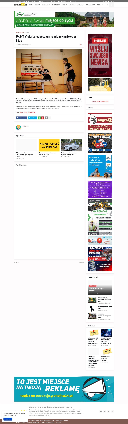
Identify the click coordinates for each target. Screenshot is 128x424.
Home (15, 1)
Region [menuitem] (37, 4)
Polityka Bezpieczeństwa (47, 422)
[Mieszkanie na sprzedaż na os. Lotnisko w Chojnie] (49, 145)
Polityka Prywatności (33, 422)
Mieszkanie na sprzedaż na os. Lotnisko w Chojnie (47, 154)
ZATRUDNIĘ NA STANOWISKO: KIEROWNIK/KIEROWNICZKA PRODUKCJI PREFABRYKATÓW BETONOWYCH (93, 361)
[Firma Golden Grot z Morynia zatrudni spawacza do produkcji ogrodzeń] (106, 333)
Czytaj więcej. (13, 415)
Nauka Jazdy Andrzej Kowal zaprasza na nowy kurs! (69, 154)
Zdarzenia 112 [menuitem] (90, 4)
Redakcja (58, 422)
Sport (25, 112)
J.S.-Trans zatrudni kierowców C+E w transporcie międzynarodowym (93, 340)
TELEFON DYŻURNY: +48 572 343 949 (67, 1)
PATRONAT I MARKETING (37, 1)
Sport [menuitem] (64, 4)
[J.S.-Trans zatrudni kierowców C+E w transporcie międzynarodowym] (93, 333)
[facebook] (103, 1)
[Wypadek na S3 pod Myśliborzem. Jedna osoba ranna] (92, 300)
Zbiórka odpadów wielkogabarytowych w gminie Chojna (24, 154)
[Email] (46, 117)
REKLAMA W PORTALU (24, 1)
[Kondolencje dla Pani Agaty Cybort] (92, 309)
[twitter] (108, 1)
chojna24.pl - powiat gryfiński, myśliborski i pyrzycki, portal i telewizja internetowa (46, 420)
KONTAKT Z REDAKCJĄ (50, 1)
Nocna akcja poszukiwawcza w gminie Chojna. (104, 315)
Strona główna (20, 32)
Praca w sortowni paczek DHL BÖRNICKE (105, 358)
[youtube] (106, 1)
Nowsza (17, 262)
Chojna (27, 32)
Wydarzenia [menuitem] (55, 4)
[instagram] (111, 1)
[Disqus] (49, 190)
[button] (107, 4)
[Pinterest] (42, 117)
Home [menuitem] (30, 4)
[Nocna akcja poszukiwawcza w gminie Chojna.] (92, 316)
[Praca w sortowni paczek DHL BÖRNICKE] (106, 351)
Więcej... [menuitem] (99, 4)
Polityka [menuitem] (71, 4)
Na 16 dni (105, 101)
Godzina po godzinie (97, 101)
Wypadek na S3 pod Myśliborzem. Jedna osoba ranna (104, 299)
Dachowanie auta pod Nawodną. (96, 289)
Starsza (81, 262)
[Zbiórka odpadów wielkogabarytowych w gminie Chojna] (26, 145)
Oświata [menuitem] (80, 4)
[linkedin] (113, 1)
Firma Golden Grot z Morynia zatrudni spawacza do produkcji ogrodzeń (106, 340)
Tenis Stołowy (31, 112)
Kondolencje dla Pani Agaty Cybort (105, 307)
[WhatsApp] (39, 117)
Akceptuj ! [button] (8, 419)
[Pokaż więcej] (49, 117)
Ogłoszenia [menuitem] (45, 4)
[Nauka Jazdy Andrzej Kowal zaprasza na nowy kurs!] (71, 145)
